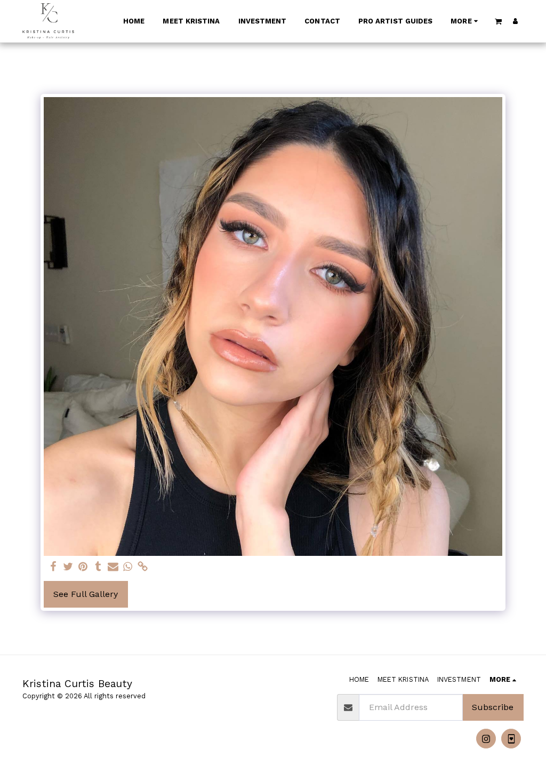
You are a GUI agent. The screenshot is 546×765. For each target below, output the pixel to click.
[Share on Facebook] (53, 567)
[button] (499, 21)
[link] (143, 567)
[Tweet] (68, 567)
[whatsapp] (128, 567)
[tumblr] (98, 567)
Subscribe (492, 707)
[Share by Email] (113, 567)
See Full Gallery (85, 594)
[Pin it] (83, 567)
